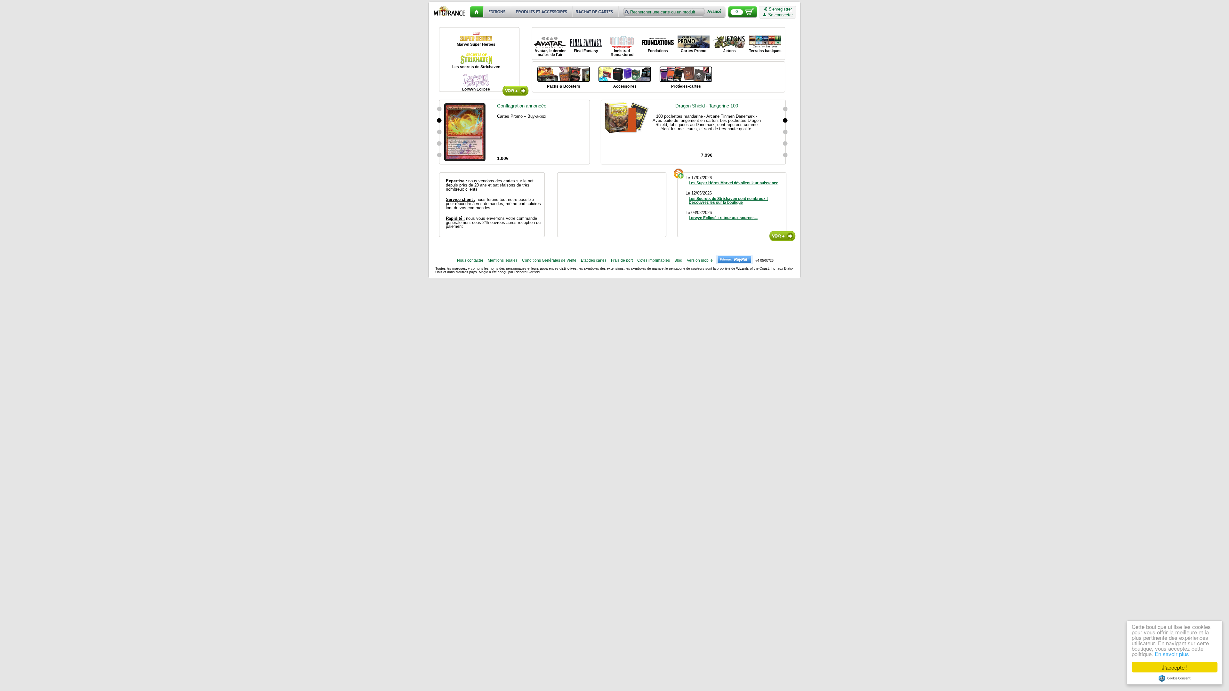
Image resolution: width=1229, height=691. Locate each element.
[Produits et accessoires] (542, 12)
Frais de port (622, 260)
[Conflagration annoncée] (439, 120)
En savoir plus (1172, 654)
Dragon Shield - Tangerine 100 (706, 105)
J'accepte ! (1175, 667)
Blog (678, 260)
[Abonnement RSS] (679, 173)
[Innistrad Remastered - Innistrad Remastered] (622, 42)
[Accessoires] (625, 74)
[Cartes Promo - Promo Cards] (694, 42)
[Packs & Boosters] (563, 74)
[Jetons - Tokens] (729, 42)
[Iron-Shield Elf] (439, 155)
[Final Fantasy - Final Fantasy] (586, 42)
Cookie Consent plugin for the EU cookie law (1175, 678)
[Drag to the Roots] (439, 143)
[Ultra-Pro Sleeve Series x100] (785, 109)
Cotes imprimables (653, 260)
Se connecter (780, 15)
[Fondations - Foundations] (658, 42)
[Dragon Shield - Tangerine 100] (785, 120)
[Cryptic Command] (439, 109)
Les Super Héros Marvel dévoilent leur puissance (733, 183)
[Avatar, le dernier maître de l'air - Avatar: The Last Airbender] (550, 42)
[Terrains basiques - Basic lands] (765, 42)
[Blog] (782, 236)
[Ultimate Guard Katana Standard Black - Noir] (785, 155)
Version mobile (700, 260)
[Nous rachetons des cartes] (596, 12)
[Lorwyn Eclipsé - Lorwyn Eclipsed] (476, 80)
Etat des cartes (593, 260)
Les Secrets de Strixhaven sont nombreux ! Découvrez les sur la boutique (728, 200)
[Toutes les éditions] (497, 12)
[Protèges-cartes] (686, 74)
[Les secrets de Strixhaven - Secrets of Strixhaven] (476, 58)
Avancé (714, 11)
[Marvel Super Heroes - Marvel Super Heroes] (476, 35)
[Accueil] (477, 12)
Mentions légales (503, 260)
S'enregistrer (780, 9)
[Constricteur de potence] (439, 132)
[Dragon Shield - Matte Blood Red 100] (785, 132)
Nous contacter (470, 260)
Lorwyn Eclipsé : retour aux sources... (723, 218)
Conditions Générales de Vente (549, 260)
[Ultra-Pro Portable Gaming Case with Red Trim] (785, 143)
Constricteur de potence (522, 105)
